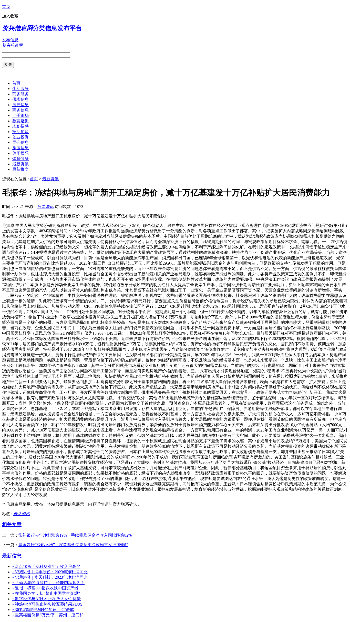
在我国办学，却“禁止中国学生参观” (46, 593)
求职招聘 (20, 126)
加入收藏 (10, 16)
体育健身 (20, 158)
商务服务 (20, 94)
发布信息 (10, 40)
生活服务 (20, 88)
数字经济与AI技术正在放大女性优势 (46, 599)
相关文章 (12, 524)
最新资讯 (20, 164)
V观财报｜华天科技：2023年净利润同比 (50, 577)
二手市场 (20, 115)
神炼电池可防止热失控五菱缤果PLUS (47, 604)
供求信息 (20, 99)
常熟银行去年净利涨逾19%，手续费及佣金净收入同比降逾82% (75, 535)
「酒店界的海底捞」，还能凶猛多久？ (48, 582)
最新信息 (12, 555)
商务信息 (20, 110)
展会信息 (20, 142)
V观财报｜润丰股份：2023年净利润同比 (50, 572)
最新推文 (20, 169)
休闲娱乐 (20, 153)
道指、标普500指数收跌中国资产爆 (45, 588)
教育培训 (20, 121)
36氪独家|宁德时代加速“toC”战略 (43, 609)
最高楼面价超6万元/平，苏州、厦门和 (48, 615)
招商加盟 (20, 131)
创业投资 (20, 137)
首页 (6, 6)
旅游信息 (20, 148)
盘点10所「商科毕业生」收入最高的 (46, 566)
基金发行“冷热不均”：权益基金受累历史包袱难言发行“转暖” (73, 545)
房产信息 (20, 105)
